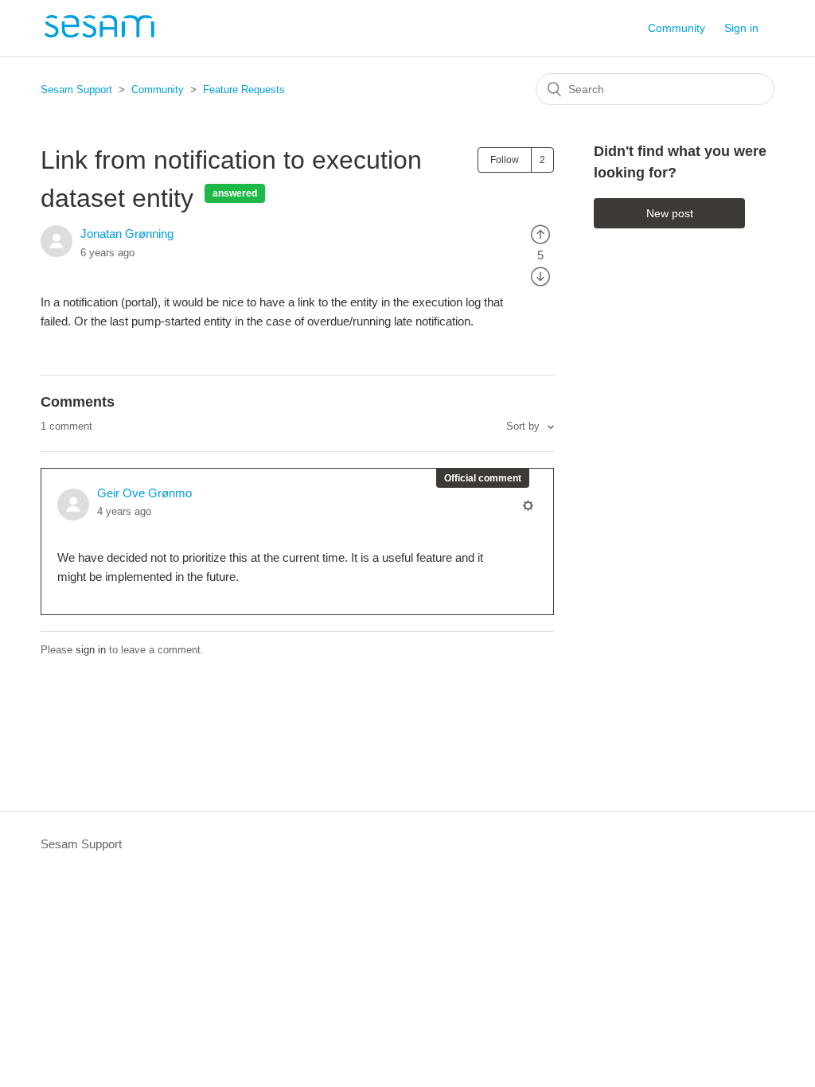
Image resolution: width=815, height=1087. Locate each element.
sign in (91, 650)
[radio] (540, 233)
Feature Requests (244, 89)
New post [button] (669, 213)
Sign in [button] (741, 27)
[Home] (99, 36)
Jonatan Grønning (127, 233)
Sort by (524, 426)
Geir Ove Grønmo (144, 493)
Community (676, 27)
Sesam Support (76, 89)
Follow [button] (504, 160)
